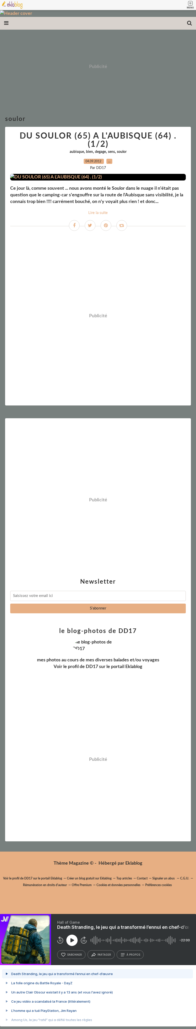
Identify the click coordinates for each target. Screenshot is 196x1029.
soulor (122, 152)
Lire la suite (98, 213)
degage (100, 152)
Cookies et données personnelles (118, 885)
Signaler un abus (163, 878)
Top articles (124, 878)
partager (104, 954)
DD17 (92, 666)
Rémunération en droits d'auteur (45, 885)
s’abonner (74, 954)
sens (111, 152)
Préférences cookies (158, 885)
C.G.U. (184, 878)
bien (89, 152)
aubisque (77, 152)
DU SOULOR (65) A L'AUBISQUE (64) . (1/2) (98, 140)
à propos (133, 954)
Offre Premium (82, 885)
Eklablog (133, 863)
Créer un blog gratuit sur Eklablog (89, 878)
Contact (142, 878)
